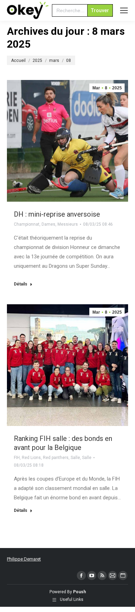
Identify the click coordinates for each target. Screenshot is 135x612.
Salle (75, 457)
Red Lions (31, 457)
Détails (20, 284)
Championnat (26, 224)
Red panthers (56, 457)
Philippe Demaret (24, 559)
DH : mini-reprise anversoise (57, 214)
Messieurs (67, 224)
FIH (17, 457)
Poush (79, 591)
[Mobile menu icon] (124, 10)
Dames (48, 224)
